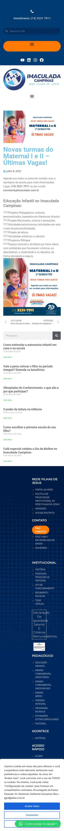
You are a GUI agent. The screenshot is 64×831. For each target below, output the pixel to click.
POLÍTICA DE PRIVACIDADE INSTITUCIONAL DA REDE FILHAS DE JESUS (47, 499)
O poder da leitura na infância (22, 409)
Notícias (40, 738)
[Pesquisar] (57, 336)
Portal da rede (44, 489)
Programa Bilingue (40, 710)
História (40, 569)
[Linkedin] (29, 60)
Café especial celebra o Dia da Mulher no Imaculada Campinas (30, 450)
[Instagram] (35, 60)
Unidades (40, 508)
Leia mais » (8, 357)
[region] (32, 795)
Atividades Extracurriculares (40, 718)
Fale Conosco (40, 530)
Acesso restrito (44, 512)
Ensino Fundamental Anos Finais (40, 673)
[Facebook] (42, 60)
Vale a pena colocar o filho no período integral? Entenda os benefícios (28, 368)
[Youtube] (22, 60)
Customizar (32, 815)
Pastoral (40, 723)
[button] (32, 44)
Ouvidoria (41, 548)
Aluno (39, 756)
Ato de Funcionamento (40, 587)
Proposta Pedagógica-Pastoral (40, 577)
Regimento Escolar (40, 594)
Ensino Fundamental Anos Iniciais (40, 685)
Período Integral (40, 702)
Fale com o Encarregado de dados (45, 540)
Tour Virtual (39, 602)
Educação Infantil (40, 664)
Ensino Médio (39, 694)
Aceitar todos (32, 806)
